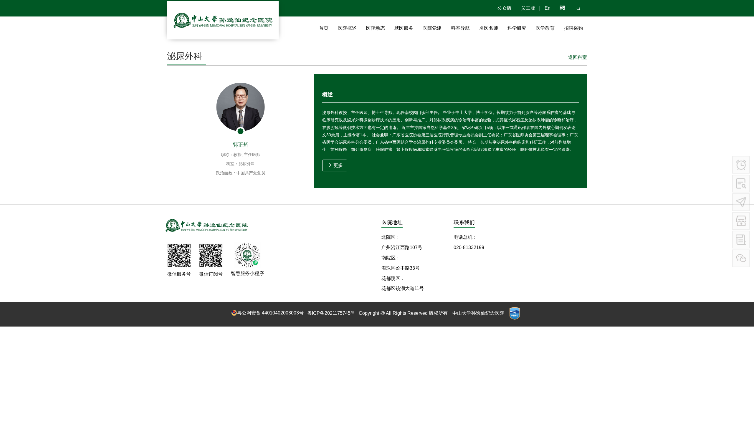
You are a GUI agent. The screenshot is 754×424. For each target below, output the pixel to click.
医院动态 (375, 28)
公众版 (504, 8)
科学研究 (516, 28)
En (547, 8)
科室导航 (460, 28)
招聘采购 (573, 28)
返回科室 (577, 57)
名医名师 (488, 28)
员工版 (528, 8)
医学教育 (545, 28)
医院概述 (347, 28)
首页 (323, 28)
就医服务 (403, 28)
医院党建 (432, 28)
